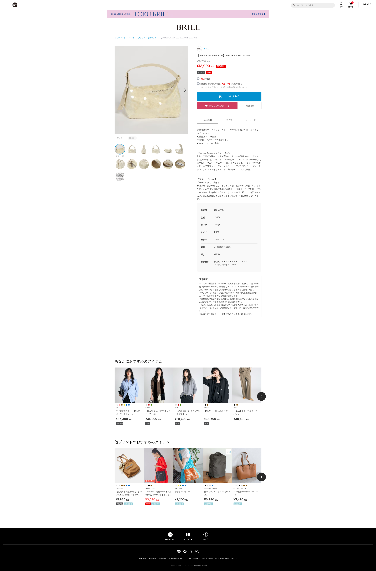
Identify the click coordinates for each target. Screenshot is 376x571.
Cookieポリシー (192, 559)
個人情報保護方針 (176, 559)
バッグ (132, 38)
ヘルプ (234, 559)
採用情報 (162, 559)
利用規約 (152, 559)
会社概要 (142, 559)
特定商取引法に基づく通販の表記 (215, 559)
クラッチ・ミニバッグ (147, 38)
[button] (185, 90)
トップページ (120, 38)
